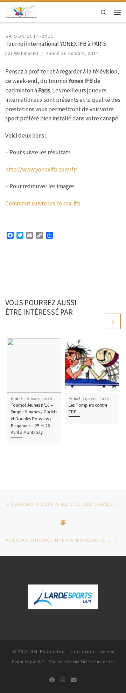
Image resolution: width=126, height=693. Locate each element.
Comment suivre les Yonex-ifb (42, 203)
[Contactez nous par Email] (74, 680)
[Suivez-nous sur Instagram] (63, 680)
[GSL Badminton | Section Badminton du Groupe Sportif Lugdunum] (21, 11)
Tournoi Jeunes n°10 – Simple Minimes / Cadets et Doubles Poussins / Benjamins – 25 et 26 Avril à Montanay (34, 419)
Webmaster (26, 53)
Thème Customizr (97, 661)
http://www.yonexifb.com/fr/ (41, 169)
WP (41, 661)
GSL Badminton (47, 651)
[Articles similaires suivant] (113, 321)
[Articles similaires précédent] (96, 321)
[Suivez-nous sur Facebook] (52, 680)
